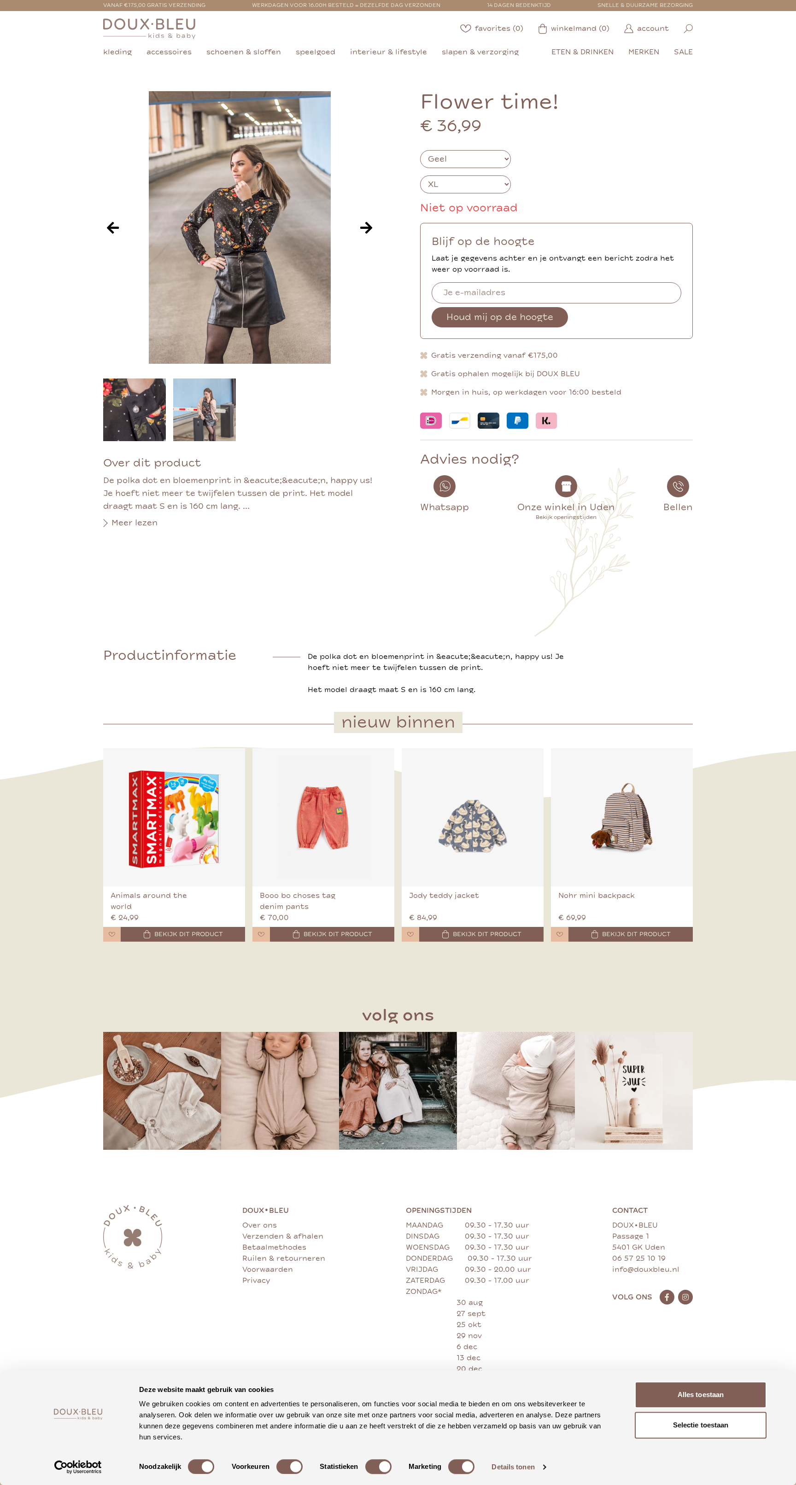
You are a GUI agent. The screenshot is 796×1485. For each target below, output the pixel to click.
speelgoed (315, 52)
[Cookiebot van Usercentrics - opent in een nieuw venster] (78, 1467)
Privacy (256, 1280)
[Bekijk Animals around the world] (174, 817)
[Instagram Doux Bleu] (685, 1297)
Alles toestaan (701, 1394)
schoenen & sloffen (243, 52)
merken (643, 52)
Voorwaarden (267, 1269)
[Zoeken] (688, 28)
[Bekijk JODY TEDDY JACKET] (473, 817)
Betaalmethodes (274, 1247)
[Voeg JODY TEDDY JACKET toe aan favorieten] (410, 934)
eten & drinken (582, 52)
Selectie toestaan (701, 1425)
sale (683, 52)
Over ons (259, 1225)
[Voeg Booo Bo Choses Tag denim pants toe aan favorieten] (261, 934)
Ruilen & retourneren (283, 1258)
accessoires (169, 52)
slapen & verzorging (480, 52)
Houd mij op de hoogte (499, 317)
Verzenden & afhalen (282, 1236)
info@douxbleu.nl (645, 1269)
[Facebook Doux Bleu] (667, 1297)
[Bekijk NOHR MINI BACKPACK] (622, 817)
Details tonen (513, 1467)
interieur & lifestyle (388, 52)
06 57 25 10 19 (639, 1258)
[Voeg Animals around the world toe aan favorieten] (112, 934)
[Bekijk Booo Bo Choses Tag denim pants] (323, 817)
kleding (117, 52)
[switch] (289, 1466)
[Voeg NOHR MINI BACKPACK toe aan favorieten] (559, 934)
